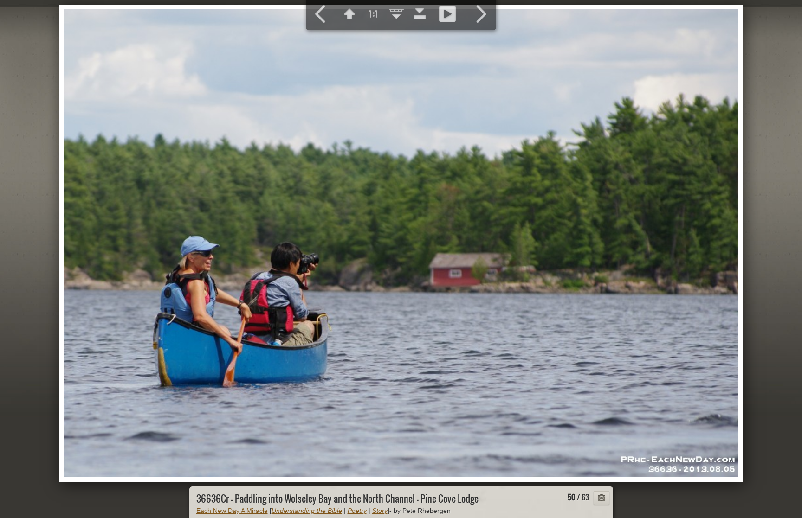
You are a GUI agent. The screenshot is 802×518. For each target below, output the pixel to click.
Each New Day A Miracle (232, 510)
